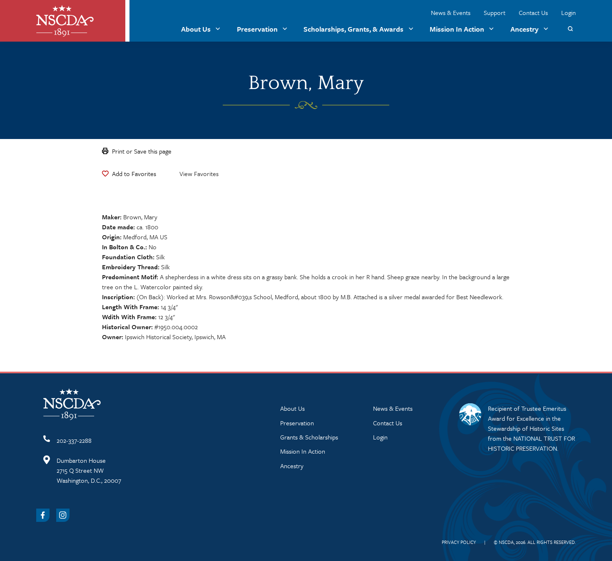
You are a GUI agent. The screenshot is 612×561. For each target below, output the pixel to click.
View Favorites (199, 173)
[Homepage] (65, 21)
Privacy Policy (459, 542)
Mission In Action (457, 29)
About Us (196, 29)
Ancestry (524, 29)
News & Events (450, 12)
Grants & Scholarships (309, 437)
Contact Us (533, 12)
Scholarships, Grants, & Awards (353, 29)
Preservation (257, 29)
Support (494, 12)
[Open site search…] (570, 29)
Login (568, 12)
